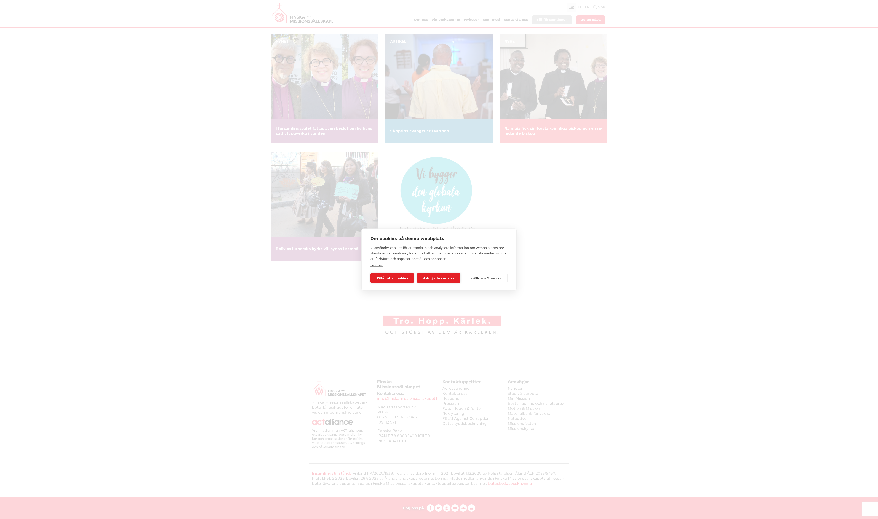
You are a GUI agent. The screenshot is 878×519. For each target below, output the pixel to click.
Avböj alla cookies (439, 278)
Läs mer (376, 265)
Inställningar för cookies (485, 278)
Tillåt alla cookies (392, 278)
